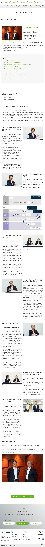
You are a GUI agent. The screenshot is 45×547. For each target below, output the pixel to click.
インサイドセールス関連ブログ (40, 6)
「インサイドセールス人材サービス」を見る (22, 496)
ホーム (2, 6)
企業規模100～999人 (6, 41)
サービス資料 (14, 2)
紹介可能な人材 (5, 2)
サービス (7, 6)
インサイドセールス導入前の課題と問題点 (13, 62)
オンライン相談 (31, 2)
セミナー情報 (31, 6)
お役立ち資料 (22, 2)
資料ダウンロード (21, 523)
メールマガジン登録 (26, 539)
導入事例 (12, 6)
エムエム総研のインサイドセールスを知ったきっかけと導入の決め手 (18, 64)
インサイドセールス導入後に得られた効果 (13, 68)
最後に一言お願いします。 (10, 79)
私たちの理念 (25, 6)
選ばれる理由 (18, 6)
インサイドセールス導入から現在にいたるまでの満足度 (15, 70)
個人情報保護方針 (26, 537)
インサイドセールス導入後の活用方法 (12, 66)
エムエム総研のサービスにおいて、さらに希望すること (15, 77)
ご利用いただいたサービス (10, 60)
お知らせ (24, 534)
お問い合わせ (39, 2)
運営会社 (24, 536)
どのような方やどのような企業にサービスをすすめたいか (16, 74)
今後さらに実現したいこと (10, 72)
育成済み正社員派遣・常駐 (15, 41)
